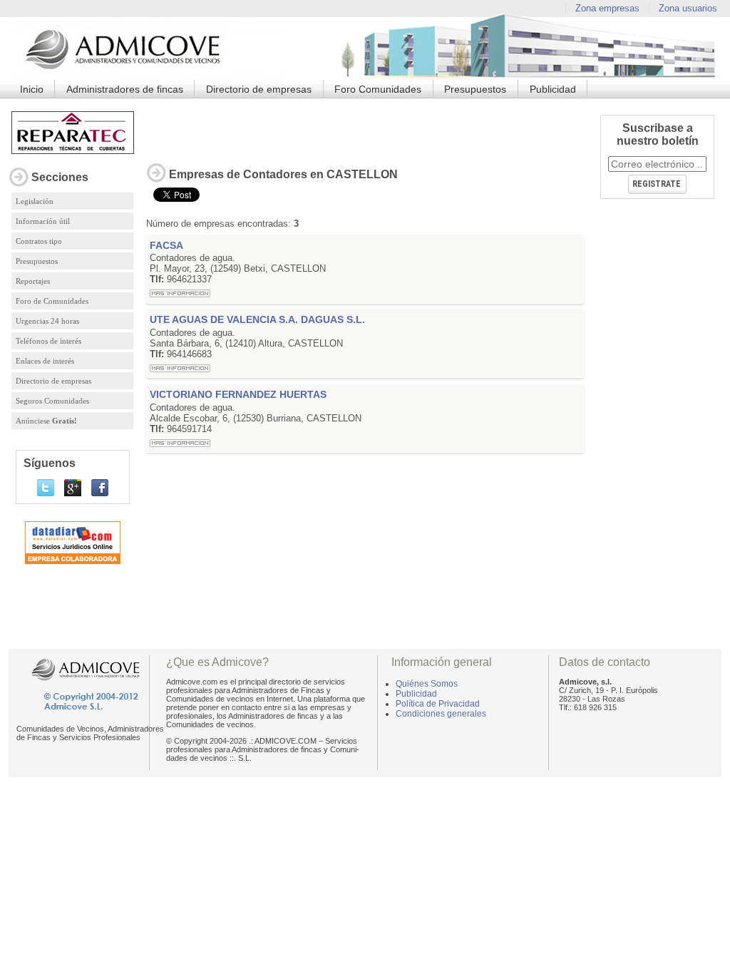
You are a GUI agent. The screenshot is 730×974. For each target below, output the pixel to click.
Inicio (31, 89)
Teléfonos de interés (48, 341)
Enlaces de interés (45, 361)
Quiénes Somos (427, 684)
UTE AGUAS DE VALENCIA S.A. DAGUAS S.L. (257, 319)
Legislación (34, 201)
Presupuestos (475, 89)
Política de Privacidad (438, 704)
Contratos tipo (39, 241)
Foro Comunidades (377, 89)
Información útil (43, 221)
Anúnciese (46, 420)
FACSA (166, 245)
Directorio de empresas (259, 89)
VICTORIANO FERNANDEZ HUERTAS (238, 394)
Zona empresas (607, 8)
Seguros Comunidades (52, 400)
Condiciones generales (441, 714)
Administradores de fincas (124, 89)
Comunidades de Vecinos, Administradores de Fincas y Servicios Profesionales (90, 733)
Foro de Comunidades (52, 301)
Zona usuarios (688, 8)
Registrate (656, 184)
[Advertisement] (365, 127)
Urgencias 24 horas (47, 321)
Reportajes (33, 281)
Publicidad (553, 89)
